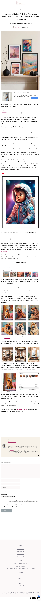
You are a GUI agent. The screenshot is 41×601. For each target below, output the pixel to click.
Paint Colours (26, 6)
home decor (4, 251)
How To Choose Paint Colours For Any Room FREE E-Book (20, 568)
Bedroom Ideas (20, 556)
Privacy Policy (20, 583)
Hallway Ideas (20, 551)
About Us (20, 578)
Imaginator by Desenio (21, 409)
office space (7, 338)
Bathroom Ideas (20, 554)
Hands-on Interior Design (20, 563)
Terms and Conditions (20, 585)
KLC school (12, 450)
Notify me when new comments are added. (13, 491)
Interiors (16, 6)
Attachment (4, 494)
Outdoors (35, 6)
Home (4, 6)
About (9, 6)
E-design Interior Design (20, 566)
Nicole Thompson (18, 27)
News (3, 458)
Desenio (4, 112)
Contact (20, 580)
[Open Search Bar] (20, 9)
